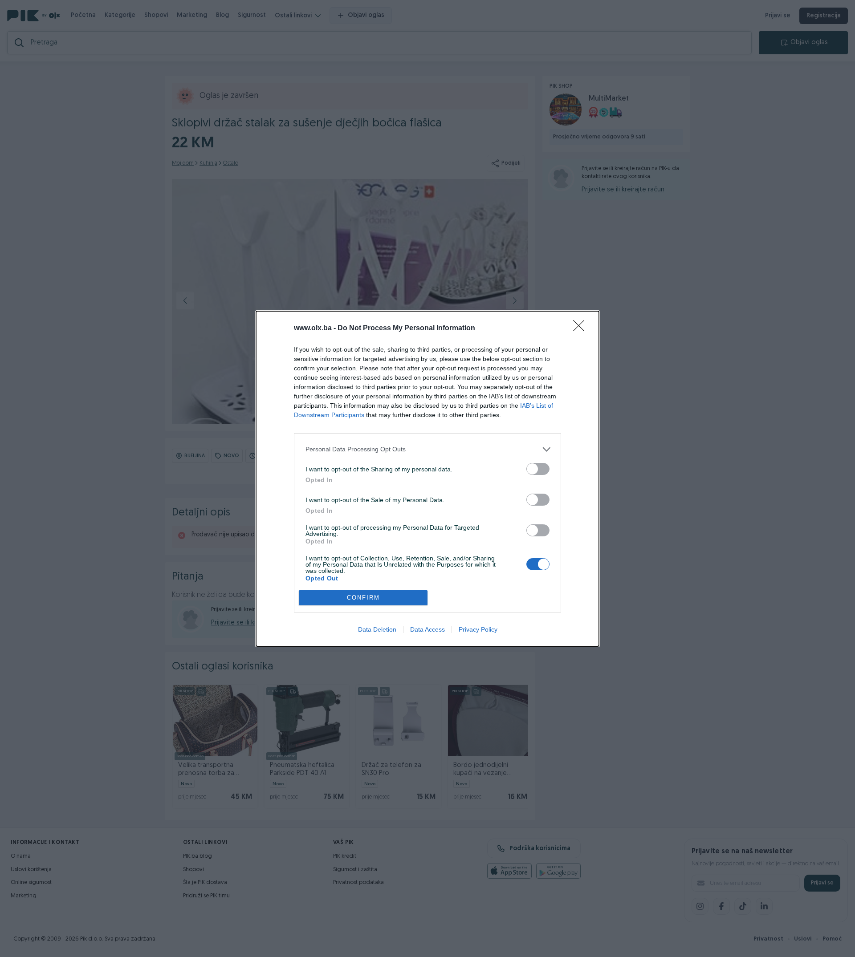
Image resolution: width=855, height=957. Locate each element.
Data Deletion (377, 629)
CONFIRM (363, 597)
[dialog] (427, 478)
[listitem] (427, 449)
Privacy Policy (478, 629)
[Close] (581, 328)
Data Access (427, 629)
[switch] (538, 469)
